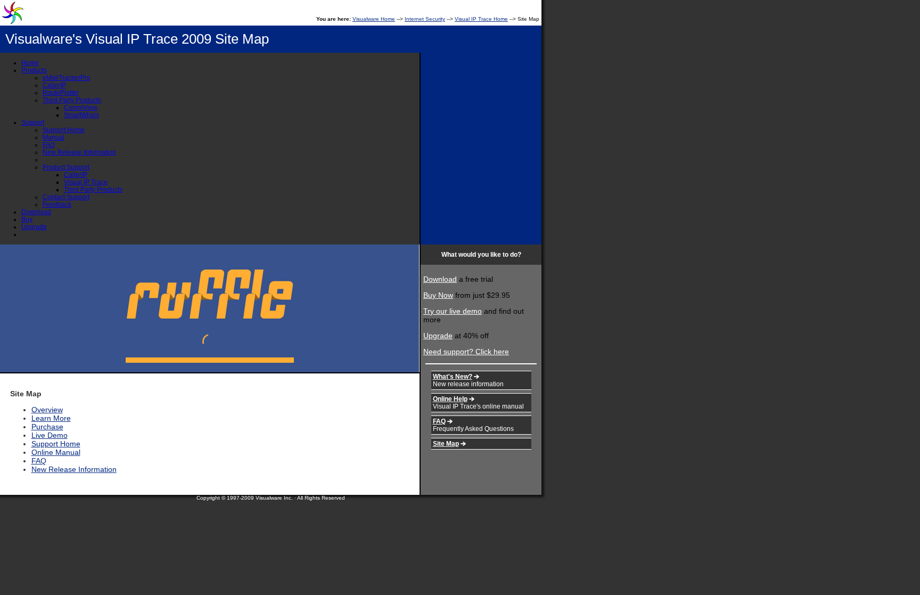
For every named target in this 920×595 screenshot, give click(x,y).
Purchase (47, 426)
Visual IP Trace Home (481, 19)
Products (34, 70)
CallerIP (54, 85)
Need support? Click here (466, 351)
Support (32, 122)
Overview (47, 409)
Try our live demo (452, 311)
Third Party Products (72, 100)
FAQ (49, 145)
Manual (53, 137)
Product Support (66, 167)
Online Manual (55, 452)
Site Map (446, 443)
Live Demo (49, 435)
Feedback (57, 204)
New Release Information (79, 152)
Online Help (450, 399)
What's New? (452, 376)
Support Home (64, 130)
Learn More (51, 418)
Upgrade (34, 227)
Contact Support (66, 197)
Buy (26, 219)
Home (30, 63)
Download (36, 212)
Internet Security (425, 19)
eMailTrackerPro (67, 77)
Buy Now (438, 295)
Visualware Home (373, 19)
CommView (80, 107)
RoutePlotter (61, 92)
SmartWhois (81, 115)
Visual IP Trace (86, 182)
